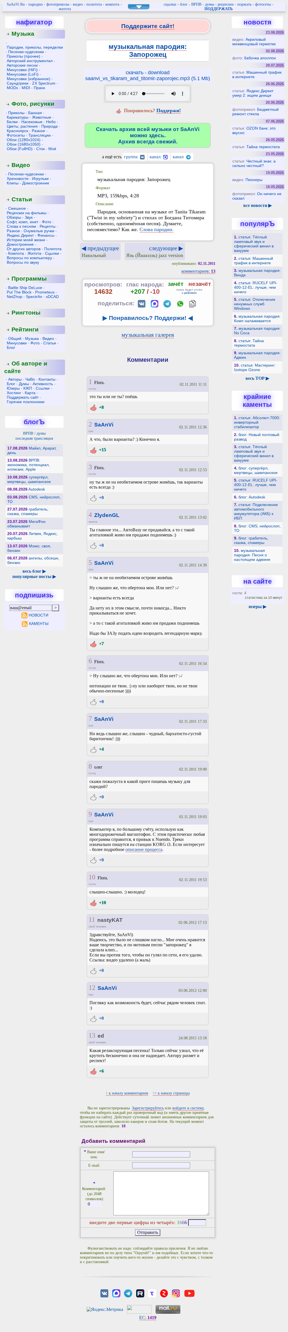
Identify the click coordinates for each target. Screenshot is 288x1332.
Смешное (17, 208)
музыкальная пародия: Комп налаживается (257, 318)
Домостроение (35, 183)
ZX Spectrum (43, 83)
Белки (12, 121)
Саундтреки (17, 83)
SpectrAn (34, 296)
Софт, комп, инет (22, 222)
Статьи (22, 199)
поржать (244, 4)
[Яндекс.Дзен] (164, 1292)
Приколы (16, 112)
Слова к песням (21, 226)
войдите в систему (188, 1108)
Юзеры (13, 388)
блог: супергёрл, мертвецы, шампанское (256, 470)
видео (78, 4)
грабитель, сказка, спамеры (27, 511)
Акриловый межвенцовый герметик (254, 41)
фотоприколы (57, 4)
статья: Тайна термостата (249, 342)
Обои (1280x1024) (23, 139)
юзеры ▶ (257, 606)
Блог (11, 347)
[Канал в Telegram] (128, 1292)
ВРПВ (196, 4)
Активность (43, 383)
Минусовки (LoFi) (23, 74)
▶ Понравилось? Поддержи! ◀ (148, 318)
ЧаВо (30, 379)
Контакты (47, 379)
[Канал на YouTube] (190, 1292)
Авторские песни (22, 65)
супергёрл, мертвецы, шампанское (29, 479)
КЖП (27, 388)
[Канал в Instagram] (175, 1292)
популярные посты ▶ (34, 576)
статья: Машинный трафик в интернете (253, 260)
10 (92, 877)
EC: (147, 1317)
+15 (102, 449)
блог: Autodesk (251, 497)
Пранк (39, 87)
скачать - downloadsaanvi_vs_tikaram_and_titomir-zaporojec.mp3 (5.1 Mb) (147, 75)
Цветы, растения (22, 126)
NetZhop (14, 296)
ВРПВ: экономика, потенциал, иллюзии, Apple (28, 464)
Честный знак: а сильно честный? (254, 163)
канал (156, 156)
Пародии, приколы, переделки (35, 47)
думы (209, 4)
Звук (29, 217)
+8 (101, 407)
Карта (30, 392)
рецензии (226, 4)
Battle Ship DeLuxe (25, 287)
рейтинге (190, 292)
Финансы (45, 235)
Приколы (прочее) (23, 56)
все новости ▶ (257, 205)
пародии (35, 4)
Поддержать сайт (23, 397)
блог (184, 4)
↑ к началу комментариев (127, 1093)
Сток (40, 148)
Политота (53, 249)
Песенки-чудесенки (26, 51)
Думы (24, 383)
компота (112, 4)
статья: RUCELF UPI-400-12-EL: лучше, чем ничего (255, 287)
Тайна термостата (263, 147)
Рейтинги (25, 329)
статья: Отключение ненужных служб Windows (254, 304)
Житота (34, 253)
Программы (29, 278)
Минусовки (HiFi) (22, 69)
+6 (101, 1071)
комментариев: (198, 271)
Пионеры (254, 179)
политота (94, 4)
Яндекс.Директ (20, 235)
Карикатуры (17, 117)
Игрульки (40, 178)
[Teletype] (152, 1292)
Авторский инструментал (30, 60)
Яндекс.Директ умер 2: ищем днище (252, 93)
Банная (35, 112)
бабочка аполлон (260, 58)
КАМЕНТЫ (38, 623)
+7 (101, 643)
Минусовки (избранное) (28, 78)
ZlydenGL (107, 515)
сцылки (170, 4)
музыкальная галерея (148, 334)
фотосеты (263, 4)
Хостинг (14, 392)
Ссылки (43, 388)
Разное (38, 130)
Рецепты (47, 226)
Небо (51, 121)
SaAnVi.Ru (16, 4)
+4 (101, 749)
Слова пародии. (157, 229)
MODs (12, 87)
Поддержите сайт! (147, 26)
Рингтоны (26, 312)
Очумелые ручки (39, 231)
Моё (52, 148)
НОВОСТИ (38, 615)
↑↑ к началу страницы (171, 1093)
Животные (41, 117)
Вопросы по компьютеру (29, 258)
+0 (101, 497)
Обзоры (14, 217)
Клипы (13, 183)
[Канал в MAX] (116, 1292)
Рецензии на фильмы (26, 213)
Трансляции (39, 135)
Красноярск (17, 130)
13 (92, 1035)
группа (131, 156)
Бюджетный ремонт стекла (255, 111)
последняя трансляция (34, 438)
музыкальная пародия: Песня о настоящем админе (252, 555)
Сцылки (52, 253)
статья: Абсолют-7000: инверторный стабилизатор (257, 422)
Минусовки (17, 343)
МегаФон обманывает (26, 523)
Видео (21, 165)
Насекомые (31, 121)
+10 (102, 902)
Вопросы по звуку (23, 262)
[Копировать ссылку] (192, 304)
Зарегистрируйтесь (148, 1108)
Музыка (23, 33)
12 (92, 987)
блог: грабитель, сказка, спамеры (251, 540)
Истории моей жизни (26, 240)
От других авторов (23, 249)
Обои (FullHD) (20, 148)
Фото (46, 222)
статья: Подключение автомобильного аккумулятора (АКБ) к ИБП (256, 511)
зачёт (175, 284)
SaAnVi (103, 425)
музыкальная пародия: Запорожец (148, 50)
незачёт (199, 284)
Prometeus (45, 292)
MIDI (26, 87)
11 (92, 919)
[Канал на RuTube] (140, 1292)
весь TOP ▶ (257, 378)
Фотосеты (16, 135)
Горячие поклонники (25, 401)
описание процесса (143, 849)
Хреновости (17, 178)
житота (65, 9)
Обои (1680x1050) (23, 144)
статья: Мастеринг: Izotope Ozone (255, 367)
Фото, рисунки (33, 103)
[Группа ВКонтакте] (104, 1292)
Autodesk (36, 489)
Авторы (15, 379)
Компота (16, 253)
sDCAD (52, 296)
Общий (14, 338)
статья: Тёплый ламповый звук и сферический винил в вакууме (254, 244)
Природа (49, 126)
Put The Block (19, 292)
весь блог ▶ (34, 571)
